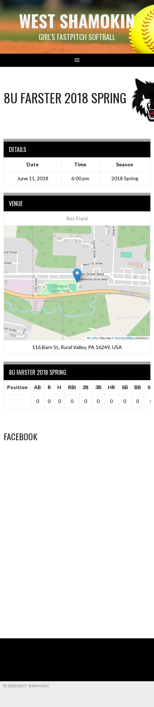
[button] (77, 275)
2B (85, 387)
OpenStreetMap (124, 338)
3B (98, 387)
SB (125, 387)
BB (137, 387)
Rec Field (77, 218)
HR (111, 387)
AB (37, 387)
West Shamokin (77, 20)
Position (17, 387)
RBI (72, 387)
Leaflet (94, 338)
